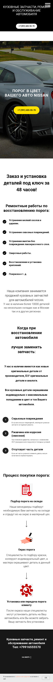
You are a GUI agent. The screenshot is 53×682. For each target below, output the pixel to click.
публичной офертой (23, 677)
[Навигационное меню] (47, 5)
